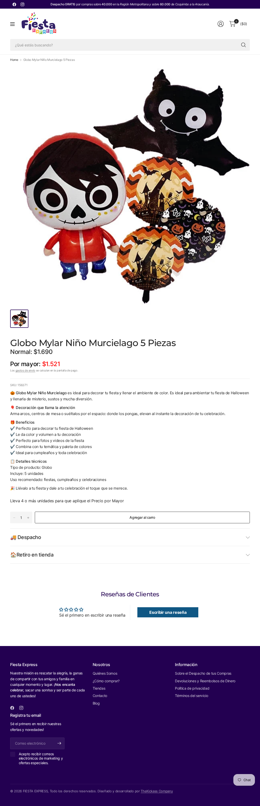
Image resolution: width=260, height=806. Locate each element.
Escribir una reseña (167, 612)
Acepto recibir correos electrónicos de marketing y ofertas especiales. (41, 758)
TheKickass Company (157, 791)
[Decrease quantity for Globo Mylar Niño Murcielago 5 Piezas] (14, 518)
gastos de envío (25, 370)
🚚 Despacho (25, 537)
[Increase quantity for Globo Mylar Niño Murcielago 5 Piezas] (28, 518)
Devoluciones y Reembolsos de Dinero (205, 681)
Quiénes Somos (105, 673)
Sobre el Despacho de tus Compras (203, 673)
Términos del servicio (191, 695)
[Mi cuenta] (220, 24)
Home (14, 59)
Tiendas (99, 688)
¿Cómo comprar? (106, 681)
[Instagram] (22, 4)
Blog (96, 703)
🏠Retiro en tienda (32, 555)
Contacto (100, 695)
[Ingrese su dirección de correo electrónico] (59, 743)
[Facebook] (14, 4)
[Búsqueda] (243, 45)
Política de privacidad (192, 688)
